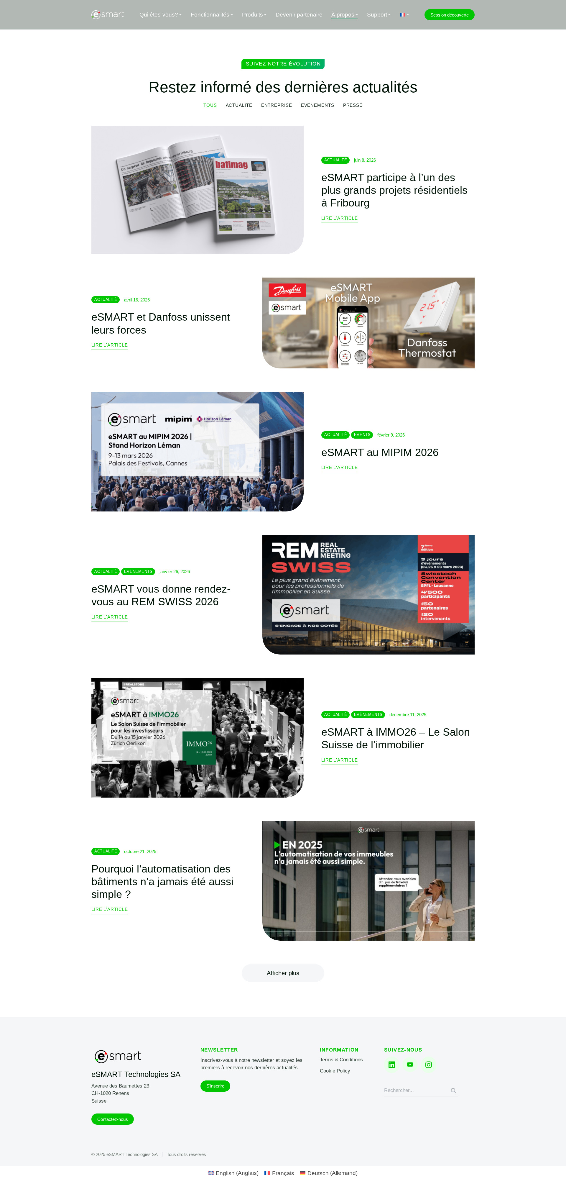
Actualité (239, 105)
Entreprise (276, 105)
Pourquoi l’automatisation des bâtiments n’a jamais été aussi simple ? (162, 881)
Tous (210, 105)
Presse (353, 105)
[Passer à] (404, 14)
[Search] (453, 1090)
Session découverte (449, 14)
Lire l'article (339, 218)
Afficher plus (283, 973)
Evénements (317, 105)
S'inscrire (215, 1085)
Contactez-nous (112, 1119)
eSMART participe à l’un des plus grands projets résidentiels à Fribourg (394, 190)
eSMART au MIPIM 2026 (380, 452)
